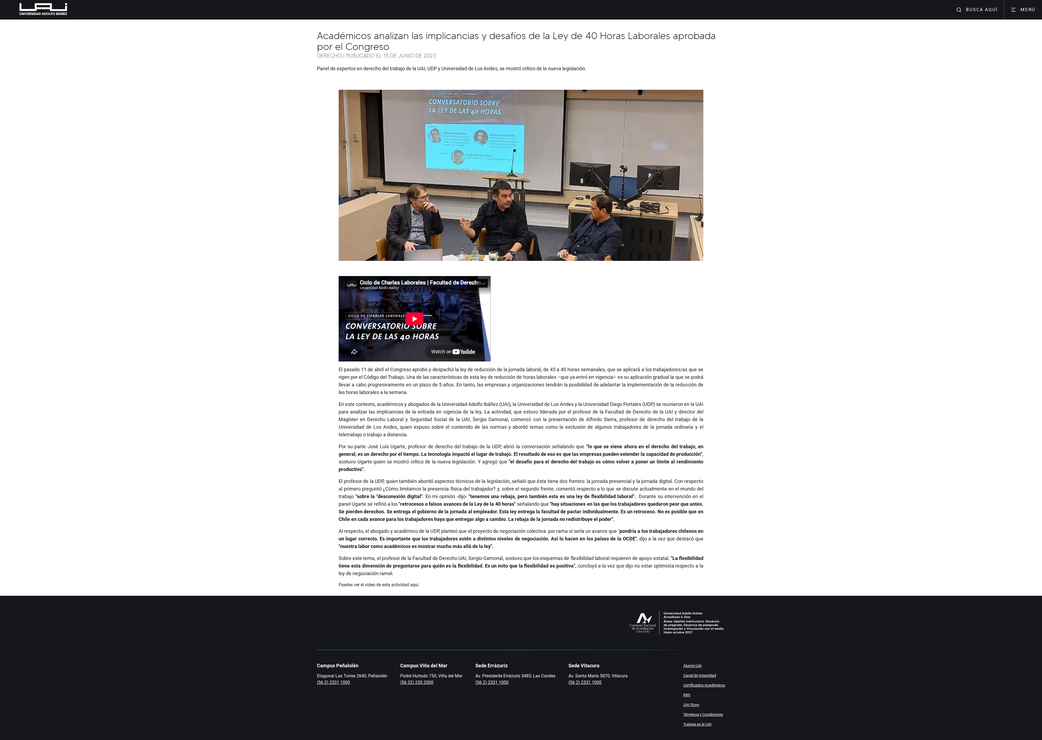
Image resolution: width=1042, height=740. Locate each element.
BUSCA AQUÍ (981, 9)
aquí (415, 584)
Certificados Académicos (704, 685)
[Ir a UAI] (34, 10)
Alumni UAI (692, 666)
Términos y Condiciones (703, 714)
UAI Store (691, 705)
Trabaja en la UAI (697, 724)
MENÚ (1028, 9)
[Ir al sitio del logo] (69, 10)
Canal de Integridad (699, 675)
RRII (686, 695)
